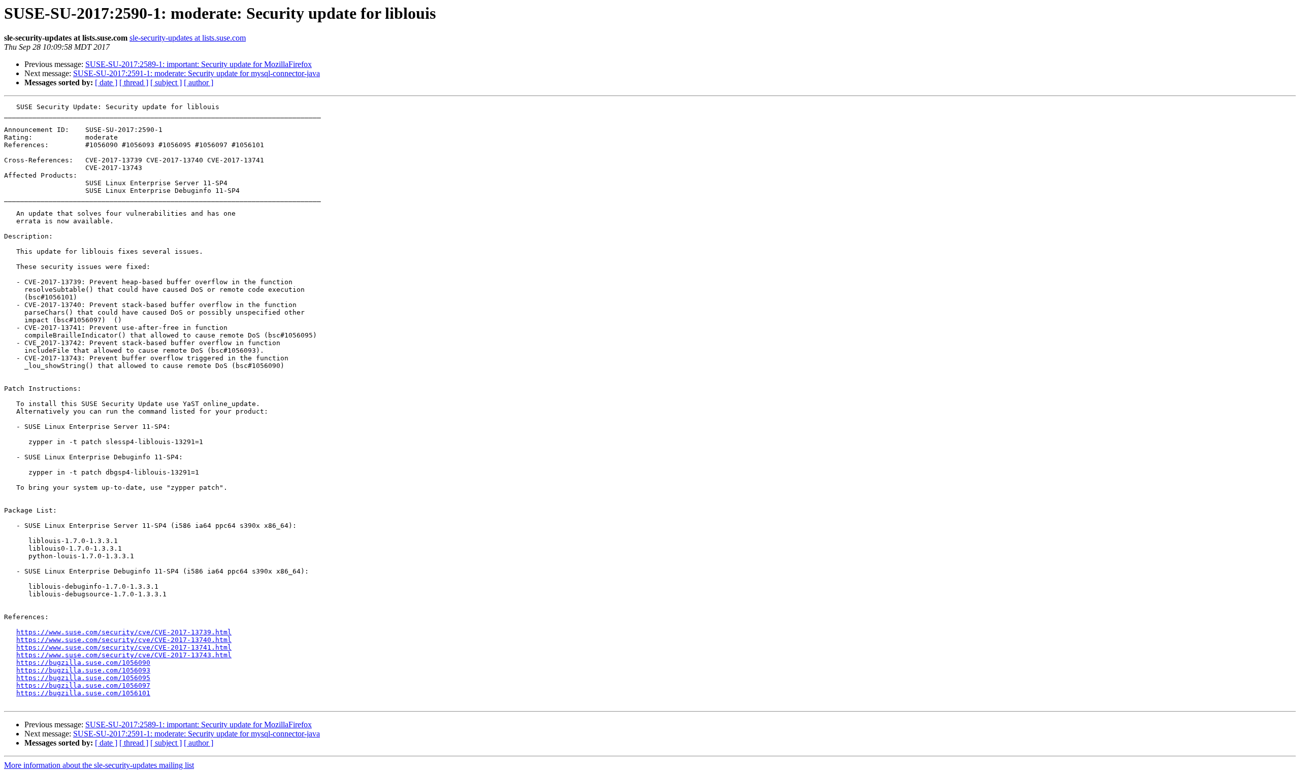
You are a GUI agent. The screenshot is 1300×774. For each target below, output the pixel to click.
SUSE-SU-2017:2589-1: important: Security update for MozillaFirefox (198, 64)
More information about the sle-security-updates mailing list (99, 765)
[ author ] (198, 82)
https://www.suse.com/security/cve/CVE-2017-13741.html (124, 647)
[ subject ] (166, 82)
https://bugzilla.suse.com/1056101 (83, 693)
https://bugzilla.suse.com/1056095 (83, 678)
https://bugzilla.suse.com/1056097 (83, 685)
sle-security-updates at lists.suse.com (187, 37)
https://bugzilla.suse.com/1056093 (83, 670)
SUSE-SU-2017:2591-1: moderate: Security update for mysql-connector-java (196, 73)
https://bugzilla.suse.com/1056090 (83, 662)
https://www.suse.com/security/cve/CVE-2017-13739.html (124, 632)
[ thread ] (133, 82)
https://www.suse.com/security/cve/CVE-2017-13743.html (124, 655)
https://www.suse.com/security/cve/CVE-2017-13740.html (124, 640)
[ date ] (106, 82)
